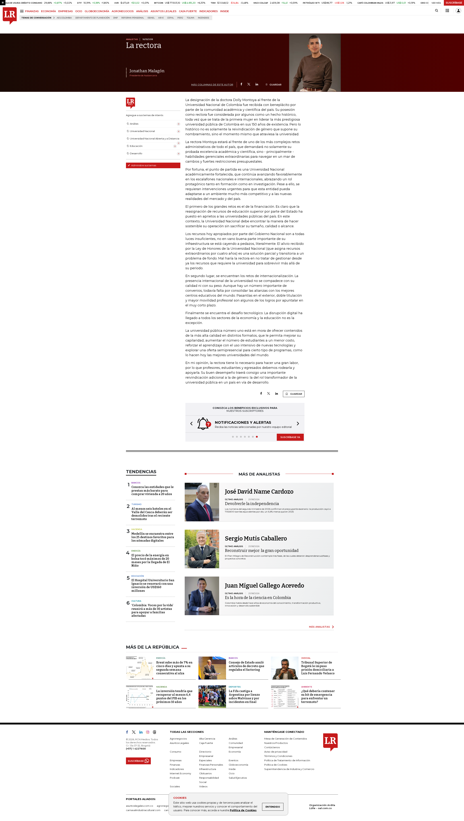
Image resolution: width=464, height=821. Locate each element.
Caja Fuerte (206, 743)
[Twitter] (248, 84)
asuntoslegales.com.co (139, 805)
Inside (232, 769)
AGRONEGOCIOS (123, 11)
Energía (135, 551)
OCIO (78, 11)
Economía (235, 751)
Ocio (232, 773)
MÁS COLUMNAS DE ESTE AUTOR (212, 84)
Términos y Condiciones (278, 756)
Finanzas (175, 764)
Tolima (190, 18)
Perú (180, 18)
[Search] (436, 10)
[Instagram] (149, 732)
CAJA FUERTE (188, 11)
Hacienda (136, 529)
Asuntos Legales (179, 743)
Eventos (233, 760)
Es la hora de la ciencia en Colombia (258, 597)
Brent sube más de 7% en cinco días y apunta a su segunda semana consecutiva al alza (174, 668)
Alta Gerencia (207, 738)
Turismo (136, 504)
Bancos (135, 482)
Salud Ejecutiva (238, 777)
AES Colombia (64, 18)
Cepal (170, 18)
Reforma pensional (132, 18)
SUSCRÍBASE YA (290, 437)
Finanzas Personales (211, 764)
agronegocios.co (167, 805)
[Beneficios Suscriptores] (447, 11)
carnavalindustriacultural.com (143, 810)
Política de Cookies (243, 810)
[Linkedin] (257, 84)
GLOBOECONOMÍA (97, 11)
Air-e (161, 18)
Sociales (175, 786)
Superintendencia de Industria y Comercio (289, 769)
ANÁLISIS (142, 11)
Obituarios (205, 773)
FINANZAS (32, 11)
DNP (115, 18)
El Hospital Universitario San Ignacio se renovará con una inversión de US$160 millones (152, 585)
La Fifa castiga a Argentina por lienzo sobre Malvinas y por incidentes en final (244, 696)
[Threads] (156, 732)
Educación (137, 576)
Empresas (175, 760)
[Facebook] (241, 84)
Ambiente (306, 687)
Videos (203, 786)
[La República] (10, 16)
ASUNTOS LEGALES (163, 11)
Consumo (175, 751)
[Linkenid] (142, 732)
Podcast (175, 777)
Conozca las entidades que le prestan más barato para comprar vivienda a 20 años (152, 490)
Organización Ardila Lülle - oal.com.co (322, 807)
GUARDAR (275, 84)
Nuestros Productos (276, 743)
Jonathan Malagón (147, 70)
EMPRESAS (65, 11)
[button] (190, 424)
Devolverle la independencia (252, 503)
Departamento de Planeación (92, 18)
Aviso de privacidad (275, 751)
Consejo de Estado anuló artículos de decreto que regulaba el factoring (246, 666)
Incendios (203, 18)
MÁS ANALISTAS (319, 626)
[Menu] (22, 11)
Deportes (235, 687)
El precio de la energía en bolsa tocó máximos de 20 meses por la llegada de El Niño (150, 560)
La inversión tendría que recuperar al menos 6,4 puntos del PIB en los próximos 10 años (174, 696)
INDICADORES (208, 11)
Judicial (305, 658)
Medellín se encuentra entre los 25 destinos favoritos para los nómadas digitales (152, 537)
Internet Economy (180, 773)
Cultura (136, 601)
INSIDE (224, 11)
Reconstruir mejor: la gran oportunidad (262, 550)
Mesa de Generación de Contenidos (285, 738)
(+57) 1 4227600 (136, 748)
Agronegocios (178, 738)
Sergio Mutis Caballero (256, 538)
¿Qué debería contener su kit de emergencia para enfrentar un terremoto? (318, 696)
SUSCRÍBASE (454, 2)
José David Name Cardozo (259, 491)
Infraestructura (207, 769)
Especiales (205, 760)
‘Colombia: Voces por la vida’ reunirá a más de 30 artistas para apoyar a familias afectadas (152, 610)
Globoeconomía (238, 764)
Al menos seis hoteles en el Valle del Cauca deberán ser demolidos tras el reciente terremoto (151, 514)
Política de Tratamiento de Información (287, 760)
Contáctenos (272, 747)
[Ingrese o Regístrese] (458, 10)
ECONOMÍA (48, 11)
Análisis (233, 738)
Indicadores (177, 769)
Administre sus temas (143, 165)
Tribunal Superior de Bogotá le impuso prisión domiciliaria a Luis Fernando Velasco (318, 668)
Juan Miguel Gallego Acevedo (264, 585)
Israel (151, 18)
